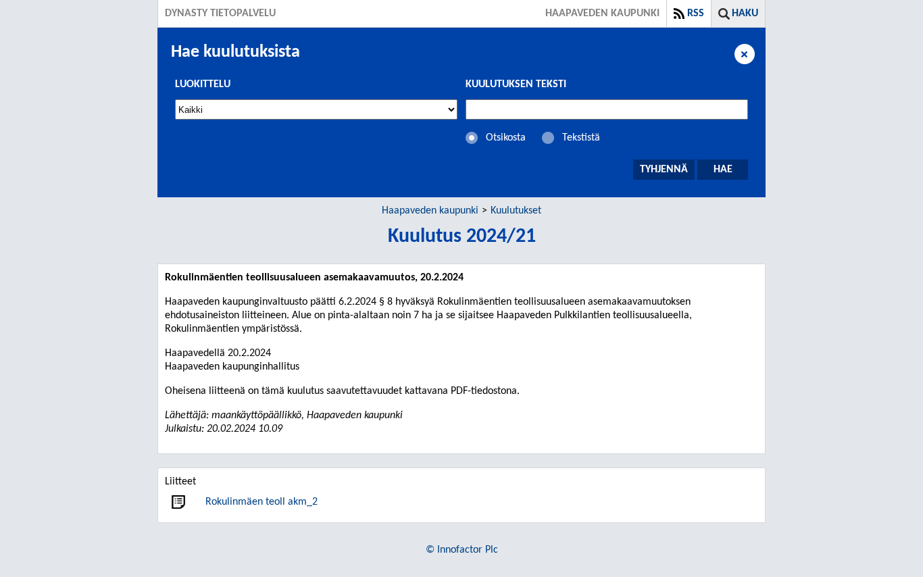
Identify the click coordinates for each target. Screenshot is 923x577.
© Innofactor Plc (462, 550)
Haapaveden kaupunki (430, 210)
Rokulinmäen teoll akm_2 (261, 502)
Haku (745, 13)
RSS (695, 13)
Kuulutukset (516, 210)
